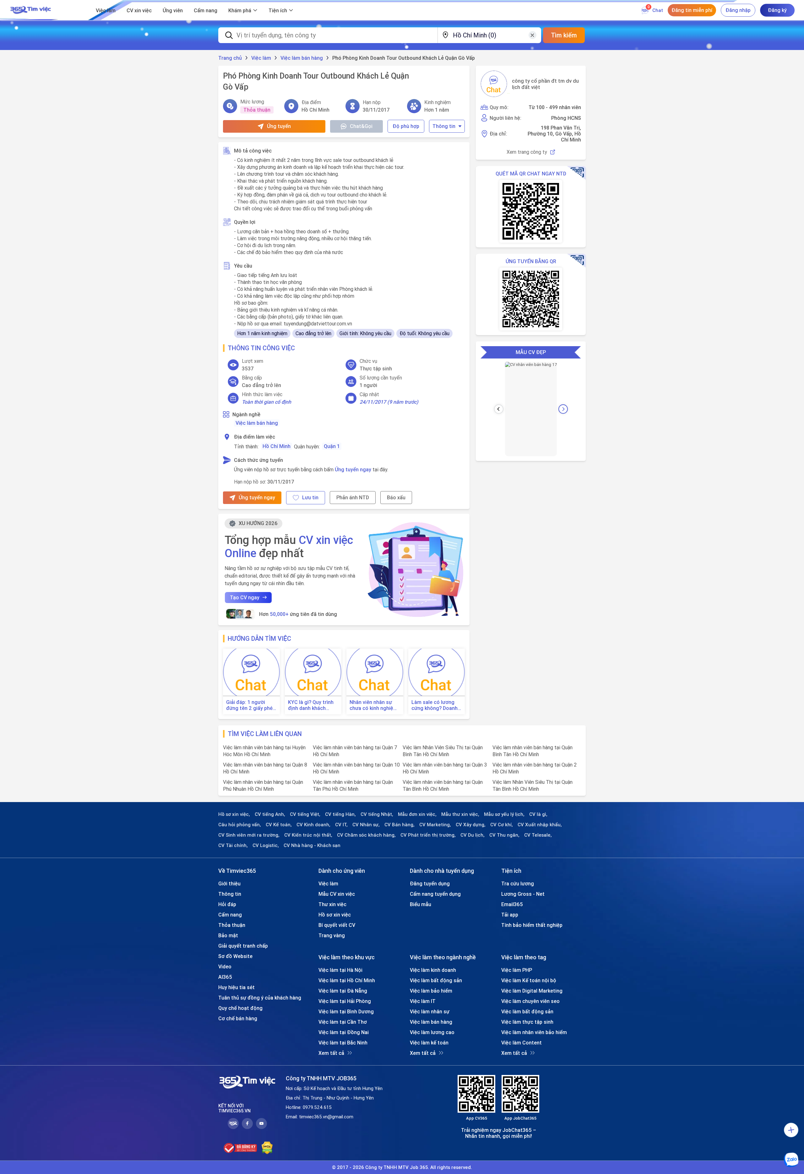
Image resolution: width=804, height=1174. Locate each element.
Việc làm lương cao (432, 1032)
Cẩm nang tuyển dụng (435, 894)
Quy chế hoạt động (240, 1008)
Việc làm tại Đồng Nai (343, 1032)
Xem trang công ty (527, 152)
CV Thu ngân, (504, 835)
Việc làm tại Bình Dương (346, 1011)
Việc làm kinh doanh (433, 970)
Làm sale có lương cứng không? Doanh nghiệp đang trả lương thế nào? (434, 705)
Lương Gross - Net (523, 894)
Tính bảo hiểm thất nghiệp (531, 925)
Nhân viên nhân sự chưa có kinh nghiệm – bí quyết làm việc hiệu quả (374, 705)
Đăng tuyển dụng (430, 883)
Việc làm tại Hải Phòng (344, 1001)
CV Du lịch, (472, 835)
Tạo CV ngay (244, 597)
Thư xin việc (332, 904)
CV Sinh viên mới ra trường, (249, 835)
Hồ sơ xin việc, (234, 814)
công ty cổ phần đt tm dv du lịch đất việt (545, 84)
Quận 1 (332, 446)
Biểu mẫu (420, 904)
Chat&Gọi (361, 126)
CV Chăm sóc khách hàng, (366, 835)
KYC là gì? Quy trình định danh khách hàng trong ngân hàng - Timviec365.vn (313, 705)
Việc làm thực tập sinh (527, 1022)
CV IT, (341, 825)
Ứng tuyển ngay (353, 469)
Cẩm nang (205, 10)
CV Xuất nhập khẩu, (540, 825)
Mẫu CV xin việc (336, 894)
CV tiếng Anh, (270, 814)
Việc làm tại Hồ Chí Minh (346, 980)
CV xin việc (139, 10)
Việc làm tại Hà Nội (340, 970)
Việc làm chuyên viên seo (530, 1001)
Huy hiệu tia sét (236, 987)
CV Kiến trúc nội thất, (308, 835)
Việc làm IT (423, 1001)
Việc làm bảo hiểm (431, 991)
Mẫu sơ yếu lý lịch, (504, 814)
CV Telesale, (538, 835)
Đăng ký (777, 10)
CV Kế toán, (279, 825)
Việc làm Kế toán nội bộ (528, 980)
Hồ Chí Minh (277, 446)
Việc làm (106, 10)
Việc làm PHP (516, 970)
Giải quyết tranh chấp (243, 946)
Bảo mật (228, 935)
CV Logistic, (266, 845)
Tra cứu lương (517, 883)
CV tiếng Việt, (305, 814)
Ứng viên (173, 10)
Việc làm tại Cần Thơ (342, 1022)
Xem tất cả (331, 1053)
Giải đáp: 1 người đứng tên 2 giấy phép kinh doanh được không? (250, 705)
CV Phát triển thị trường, (428, 835)
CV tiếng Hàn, (340, 814)
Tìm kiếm (564, 35)
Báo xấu (396, 497)
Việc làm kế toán (429, 1042)
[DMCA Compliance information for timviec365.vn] (267, 1148)
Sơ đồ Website (235, 956)
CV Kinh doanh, (313, 825)
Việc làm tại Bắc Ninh (342, 1042)
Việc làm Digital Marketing (531, 991)
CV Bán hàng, (399, 825)
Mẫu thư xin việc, (460, 814)
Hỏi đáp (227, 904)
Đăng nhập (738, 10)
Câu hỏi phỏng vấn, (239, 825)
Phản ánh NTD (352, 497)
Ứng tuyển (279, 126)
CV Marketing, (435, 825)
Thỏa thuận (231, 925)
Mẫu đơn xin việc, (417, 814)
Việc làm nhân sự (429, 1011)
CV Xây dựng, (471, 825)
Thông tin (443, 126)
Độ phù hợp (406, 126)
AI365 (225, 977)
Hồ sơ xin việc (334, 914)
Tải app (509, 914)
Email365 (512, 904)
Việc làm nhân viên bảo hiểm (534, 1032)
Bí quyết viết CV (336, 925)
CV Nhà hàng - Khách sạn (312, 845)
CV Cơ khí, (501, 825)
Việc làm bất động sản (436, 980)
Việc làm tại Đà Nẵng (342, 991)
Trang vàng (331, 935)
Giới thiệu (229, 883)
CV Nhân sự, (366, 825)
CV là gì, (538, 814)
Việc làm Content (521, 1042)
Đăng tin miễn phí (691, 10)
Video (224, 966)
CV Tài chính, (233, 845)
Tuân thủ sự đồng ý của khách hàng (259, 997)
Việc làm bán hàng (257, 423)
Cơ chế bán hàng (237, 1018)
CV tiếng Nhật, (377, 814)
